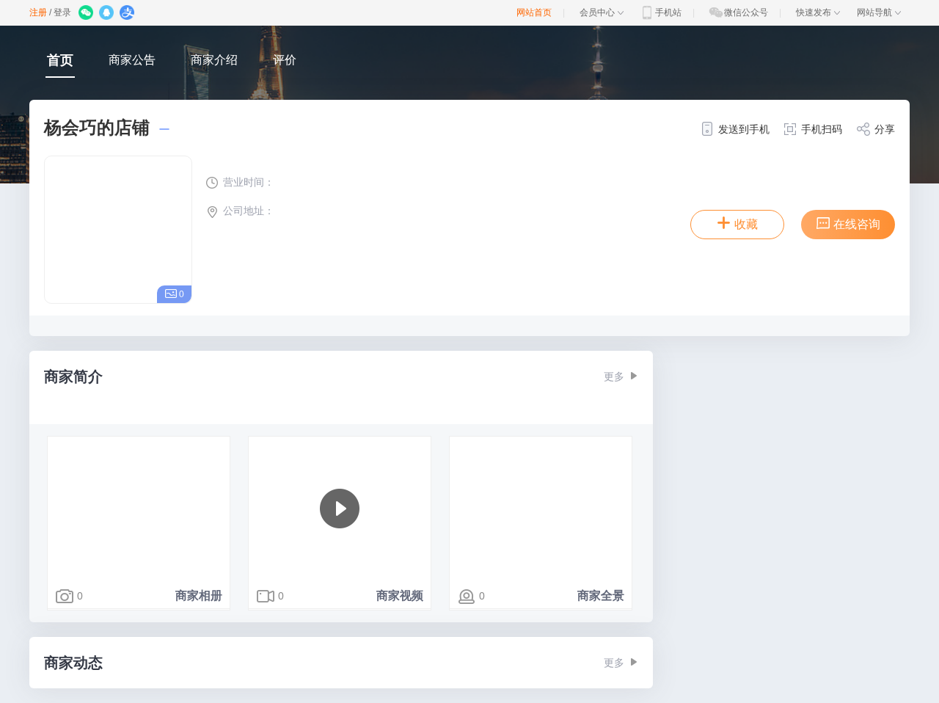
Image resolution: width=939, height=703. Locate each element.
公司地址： (248, 210)
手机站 (668, 12)
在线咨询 (856, 224)
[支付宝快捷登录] (128, 14)
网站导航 (874, 12)
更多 (614, 376)
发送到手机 (744, 129)
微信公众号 (746, 12)
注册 (38, 12)
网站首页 (534, 12)
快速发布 (813, 12)
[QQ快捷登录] (107, 14)
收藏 (746, 224)
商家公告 (132, 60)
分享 (884, 129)
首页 (60, 60)
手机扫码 (821, 129)
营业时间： (248, 182)
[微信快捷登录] (86, 14)
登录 (62, 12)
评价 (284, 60)
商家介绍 (214, 60)
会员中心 (597, 12)
